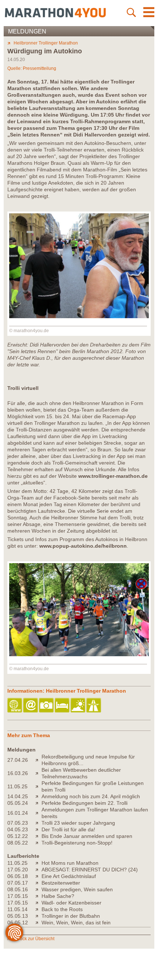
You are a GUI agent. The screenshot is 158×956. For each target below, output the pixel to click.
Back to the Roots (62, 909)
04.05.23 (17, 829)
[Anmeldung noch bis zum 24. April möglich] (38, 796)
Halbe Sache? (58, 896)
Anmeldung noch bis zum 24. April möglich (91, 796)
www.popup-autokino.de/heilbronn (83, 546)
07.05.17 (17, 883)
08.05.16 (17, 889)
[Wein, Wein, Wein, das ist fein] (38, 922)
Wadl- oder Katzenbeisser (71, 903)
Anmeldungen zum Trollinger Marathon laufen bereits (95, 813)
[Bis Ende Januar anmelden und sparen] (38, 836)
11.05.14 (17, 909)
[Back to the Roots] (38, 909)
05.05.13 (17, 916)
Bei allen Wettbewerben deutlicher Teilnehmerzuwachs (81, 773)
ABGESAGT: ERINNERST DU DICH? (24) (90, 870)
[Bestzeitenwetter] (38, 883)
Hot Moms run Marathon (70, 863)
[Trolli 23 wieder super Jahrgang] (38, 823)
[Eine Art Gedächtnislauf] (38, 876)
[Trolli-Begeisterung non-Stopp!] (38, 843)
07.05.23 (17, 823)
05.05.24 (17, 803)
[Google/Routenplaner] (94, 706)
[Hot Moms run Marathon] (38, 863)
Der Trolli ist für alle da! (68, 829)
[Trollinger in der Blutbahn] (38, 916)
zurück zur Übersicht (34, 938)
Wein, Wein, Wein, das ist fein (76, 922)
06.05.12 (17, 922)
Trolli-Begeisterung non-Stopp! (77, 843)
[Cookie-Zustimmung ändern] (14, 932)
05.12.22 (17, 836)
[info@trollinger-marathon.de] (31, 706)
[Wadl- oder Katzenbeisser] (38, 903)
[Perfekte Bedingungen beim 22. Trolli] (38, 803)
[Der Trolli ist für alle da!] (38, 829)
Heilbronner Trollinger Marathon (46, 43)
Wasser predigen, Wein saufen (77, 889)
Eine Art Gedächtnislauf (69, 876)
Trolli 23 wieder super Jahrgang (78, 823)
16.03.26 (17, 773)
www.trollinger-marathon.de (113, 476)
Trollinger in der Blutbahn (71, 916)
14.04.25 (17, 796)
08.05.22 (17, 843)
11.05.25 (17, 786)
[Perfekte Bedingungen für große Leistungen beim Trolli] (38, 786)
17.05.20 (17, 870)
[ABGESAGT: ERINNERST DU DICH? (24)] (38, 869)
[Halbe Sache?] (38, 896)
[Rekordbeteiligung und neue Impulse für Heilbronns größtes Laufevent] (38, 760)
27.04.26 (17, 760)
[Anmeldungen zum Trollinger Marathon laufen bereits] (38, 813)
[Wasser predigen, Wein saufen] (38, 889)
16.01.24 (17, 813)
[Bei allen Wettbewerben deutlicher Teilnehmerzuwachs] (38, 773)
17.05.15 (17, 896)
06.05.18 (17, 876)
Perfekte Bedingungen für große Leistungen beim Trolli (93, 786)
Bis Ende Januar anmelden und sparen (87, 836)
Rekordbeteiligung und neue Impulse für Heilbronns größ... (88, 760)
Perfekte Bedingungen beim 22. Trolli (85, 803)
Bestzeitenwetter (61, 883)
